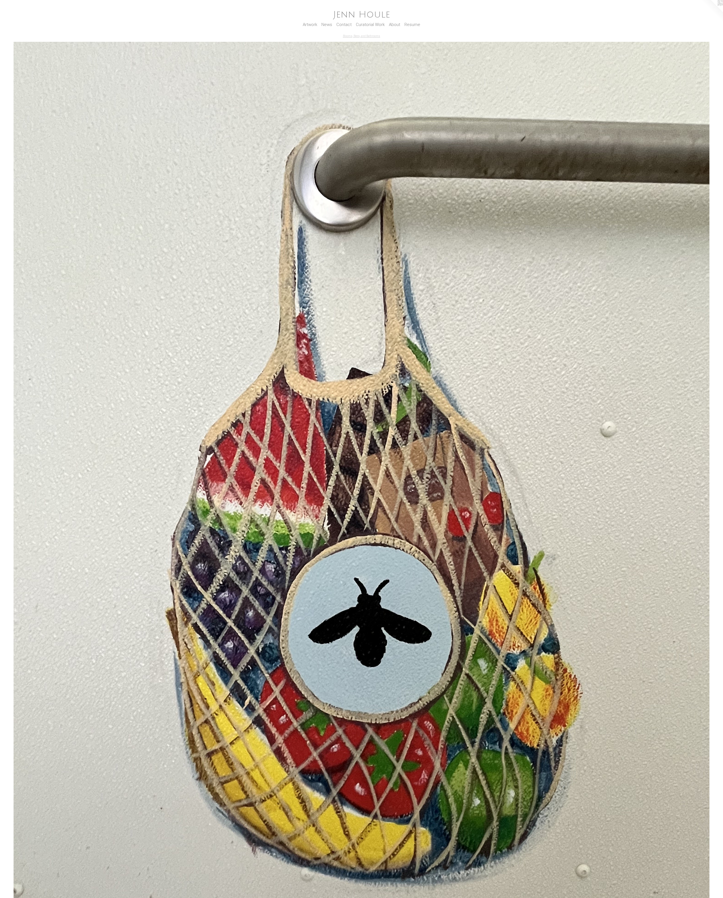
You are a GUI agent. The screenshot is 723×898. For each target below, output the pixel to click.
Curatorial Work (370, 24)
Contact (344, 24)
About (394, 24)
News (326, 24)
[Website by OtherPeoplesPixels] (711, 11)
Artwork (310, 24)
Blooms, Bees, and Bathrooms (361, 36)
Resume (412, 24)
